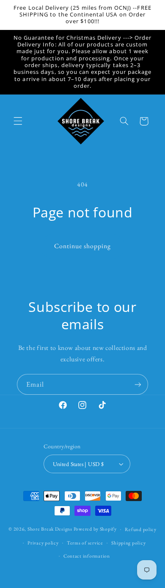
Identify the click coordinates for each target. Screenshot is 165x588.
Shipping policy (128, 542)
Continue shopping (82, 245)
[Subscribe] (138, 384)
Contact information (86, 556)
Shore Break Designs (50, 529)
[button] (18, 121)
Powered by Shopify (95, 529)
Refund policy (141, 529)
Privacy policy (43, 542)
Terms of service (85, 542)
